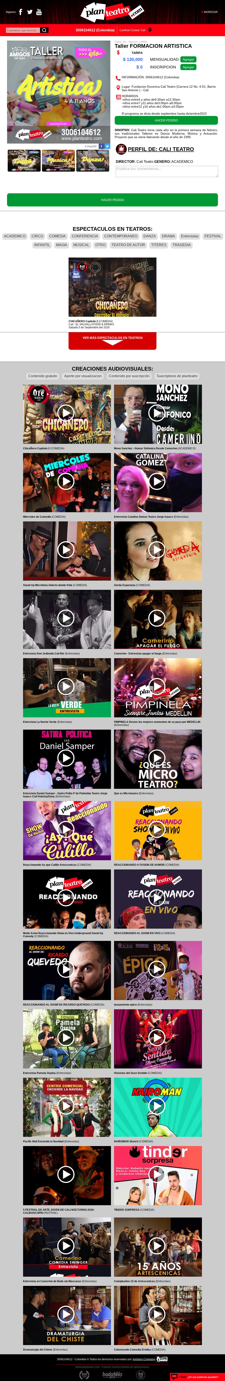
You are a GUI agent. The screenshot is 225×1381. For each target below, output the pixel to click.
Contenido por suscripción (129, 376)
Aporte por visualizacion (83, 376)
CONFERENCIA (85, 236)
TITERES (158, 245)
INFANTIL (42, 245)
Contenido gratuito (42, 376)
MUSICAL (81, 245)
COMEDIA (57, 236)
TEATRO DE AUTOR (128, 245)
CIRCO (37, 236)
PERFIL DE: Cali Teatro (161, 149)
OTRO (100, 245)
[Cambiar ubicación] (150, 30)
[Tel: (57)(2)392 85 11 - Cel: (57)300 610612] (195, 1377)
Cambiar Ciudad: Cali (132, 30)
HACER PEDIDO (166, 120)
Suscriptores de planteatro (177, 376)
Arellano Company (144, 1359)
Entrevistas (189, 236)
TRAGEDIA (182, 245)
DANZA (150, 236)
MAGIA (61, 245)
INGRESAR (211, 12)
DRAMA (168, 236)
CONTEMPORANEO (120, 236)
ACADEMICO (14, 236)
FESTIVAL (213, 236)
